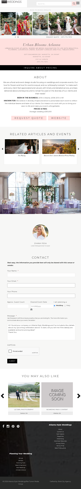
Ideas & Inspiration (20, 465)
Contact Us (60, 431)
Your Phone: (12, 292)
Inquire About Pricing (40, 68)
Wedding (59, 305)
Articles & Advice (21, 470)
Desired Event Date (38, 302)
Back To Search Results (40, 10)
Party (68, 305)
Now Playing (22, 155)
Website (59, 118)
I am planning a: (60, 302)
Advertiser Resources (60, 441)
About (60, 429)
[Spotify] (18, 426)
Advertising (60, 438)
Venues (21, 458)
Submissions (60, 434)
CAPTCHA (11, 345)
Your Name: (12, 271)
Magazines (60, 436)
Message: (12, 316)
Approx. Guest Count (16, 302)
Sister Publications (60, 448)
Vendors (20, 460)
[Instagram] (8, 426)
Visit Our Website (41, 59)
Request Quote (52, 37)
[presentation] (23, 351)
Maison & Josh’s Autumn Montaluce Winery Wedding (59, 155)
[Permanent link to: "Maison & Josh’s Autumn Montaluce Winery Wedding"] (59, 148)
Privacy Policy (60, 443)
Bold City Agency (64, 481)
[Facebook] (3, 426)
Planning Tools (20, 463)
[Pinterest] (13, 426)
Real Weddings (20, 467)
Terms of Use (60, 445)
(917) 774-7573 (66, 37)
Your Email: (12, 281)
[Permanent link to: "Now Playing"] (22, 148)
